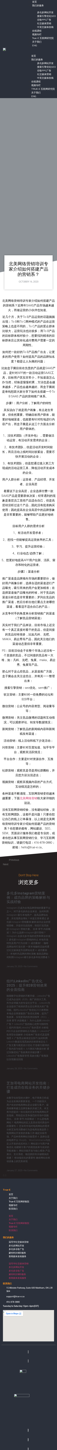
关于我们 (37, 41)
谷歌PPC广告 (44, 19)
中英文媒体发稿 (45, 27)
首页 (33, 56)
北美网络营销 (28, 798)
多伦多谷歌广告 (16, 1249)
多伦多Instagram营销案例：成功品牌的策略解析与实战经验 (28, 897)
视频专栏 (37, 34)
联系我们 (13, 1208)
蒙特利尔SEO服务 (17, 1253)
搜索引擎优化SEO (46, 16)
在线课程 (37, 30)
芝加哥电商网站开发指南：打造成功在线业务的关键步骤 (28, 1087)
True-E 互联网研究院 (43, 38)
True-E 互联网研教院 (19, 1201)
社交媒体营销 (44, 23)
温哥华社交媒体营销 (18, 1242)
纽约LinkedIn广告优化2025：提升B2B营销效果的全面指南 (27, 985)
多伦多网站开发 (45, 12)
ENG (34, 45)
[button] (40, 49)
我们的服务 (38, 5)
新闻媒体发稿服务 (17, 1256)
